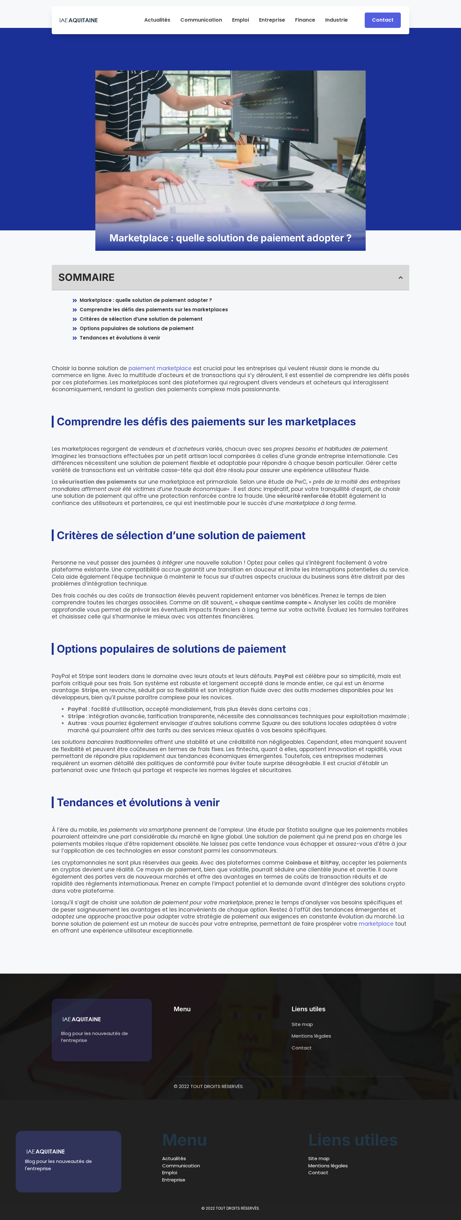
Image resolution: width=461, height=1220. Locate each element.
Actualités (157, 20)
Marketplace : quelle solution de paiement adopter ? (146, 300)
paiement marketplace (160, 368)
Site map (319, 1158)
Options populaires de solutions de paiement (137, 328)
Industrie (336, 20)
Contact (318, 1172)
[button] (401, 277)
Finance (305, 20)
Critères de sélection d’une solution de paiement (141, 319)
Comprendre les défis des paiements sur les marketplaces (154, 309)
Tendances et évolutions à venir (120, 337)
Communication (201, 20)
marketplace (376, 924)
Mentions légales (328, 1165)
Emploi (240, 20)
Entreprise (272, 20)
